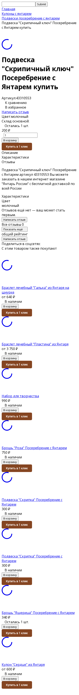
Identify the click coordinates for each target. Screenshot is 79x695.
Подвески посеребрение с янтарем (31, 18)
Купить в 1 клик (17, 146)
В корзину (10, 140)
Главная (8, 9)
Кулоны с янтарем (16, 13)
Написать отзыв (15, 112)
